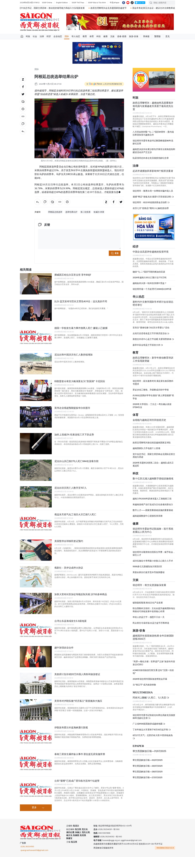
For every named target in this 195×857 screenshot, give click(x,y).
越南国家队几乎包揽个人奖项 (146, 448)
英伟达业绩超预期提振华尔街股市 (72, 408)
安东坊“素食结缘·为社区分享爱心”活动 (151, 327)
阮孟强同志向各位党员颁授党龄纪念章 (151, 158)
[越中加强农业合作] (36, 656)
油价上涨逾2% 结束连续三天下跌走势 (74, 434)
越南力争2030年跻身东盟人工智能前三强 (152, 498)
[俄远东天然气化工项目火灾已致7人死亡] (36, 523)
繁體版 (157, 36)
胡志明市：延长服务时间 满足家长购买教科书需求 (153, 382)
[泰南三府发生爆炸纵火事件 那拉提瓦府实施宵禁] (36, 763)
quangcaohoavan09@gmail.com (34, 850)
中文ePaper (114, 2)
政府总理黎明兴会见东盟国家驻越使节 (70, 8)
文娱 (112, 36)
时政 (28, 36)
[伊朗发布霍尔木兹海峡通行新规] (36, 736)
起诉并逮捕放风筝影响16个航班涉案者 (153, 170)
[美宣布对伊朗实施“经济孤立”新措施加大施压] (36, 710)
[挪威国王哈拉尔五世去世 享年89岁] (36, 283)
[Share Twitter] (23, 94)
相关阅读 (26, 269)
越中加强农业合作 (63, 647)
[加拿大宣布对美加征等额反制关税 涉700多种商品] (36, 603)
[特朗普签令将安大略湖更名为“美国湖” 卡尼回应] (36, 390)
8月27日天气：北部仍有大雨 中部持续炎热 (153, 735)
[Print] (23, 109)
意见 (167, 36)
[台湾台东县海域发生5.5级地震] (36, 630)
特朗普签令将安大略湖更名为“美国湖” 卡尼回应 (79, 381)
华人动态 (76, 36)
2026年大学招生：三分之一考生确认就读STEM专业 (152, 405)
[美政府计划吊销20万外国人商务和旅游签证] (36, 683)
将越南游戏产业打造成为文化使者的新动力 (153, 504)
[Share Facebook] (23, 87)
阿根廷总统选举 (55, 212)
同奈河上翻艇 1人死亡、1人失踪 (150, 697)
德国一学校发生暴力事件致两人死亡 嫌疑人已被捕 (80, 328)
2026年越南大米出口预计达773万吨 (149, 277)
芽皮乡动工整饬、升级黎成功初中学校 (151, 389)
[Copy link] (23, 116)
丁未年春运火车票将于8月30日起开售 (150, 729)
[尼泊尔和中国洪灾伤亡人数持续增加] (36, 363)
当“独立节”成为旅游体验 (144, 684)
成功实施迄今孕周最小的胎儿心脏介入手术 (153, 561)
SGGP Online (47, 2)
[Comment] (23, 124)
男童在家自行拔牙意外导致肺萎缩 (148, 572)
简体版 (146, 36)
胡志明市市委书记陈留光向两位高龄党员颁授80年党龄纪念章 (154, 716)
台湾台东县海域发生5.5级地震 (70, 621)
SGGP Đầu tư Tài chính (97, 2)
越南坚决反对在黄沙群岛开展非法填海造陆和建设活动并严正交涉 (154, 150)
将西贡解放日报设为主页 (165, 848)
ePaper (138, 746)
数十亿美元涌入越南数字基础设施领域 (153, 478)
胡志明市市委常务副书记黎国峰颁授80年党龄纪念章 (153, 142)
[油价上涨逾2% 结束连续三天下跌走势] (36, 443)
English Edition (62, 2)
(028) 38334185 (27, 846)
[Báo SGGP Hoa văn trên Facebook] (123, 2)
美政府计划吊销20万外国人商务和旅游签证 (77, 674)
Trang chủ (22, 36)
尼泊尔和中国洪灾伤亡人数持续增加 (73, 354)
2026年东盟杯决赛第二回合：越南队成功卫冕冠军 (153, 464)
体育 (92, 36)
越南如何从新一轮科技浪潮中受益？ (150, 283)
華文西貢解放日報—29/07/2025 (147, 766)
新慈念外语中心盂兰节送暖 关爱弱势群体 (152, 339)
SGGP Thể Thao (78, 2)
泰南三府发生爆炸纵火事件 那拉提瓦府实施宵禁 (79, 754)
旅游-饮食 (133, 36)
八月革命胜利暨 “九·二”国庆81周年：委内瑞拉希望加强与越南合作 (153, 133)
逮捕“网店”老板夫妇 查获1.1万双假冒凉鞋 (152, 196)
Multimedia (143, 692)
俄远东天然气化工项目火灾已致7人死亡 (75, 514)
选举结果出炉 (71, 212)
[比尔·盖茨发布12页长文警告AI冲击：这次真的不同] (36, 310)
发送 (117, 253)
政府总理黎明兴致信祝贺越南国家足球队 (152, 442)
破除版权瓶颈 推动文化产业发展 (148, 602)
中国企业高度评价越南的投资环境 (150, 251)
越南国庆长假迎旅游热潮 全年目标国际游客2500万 (153, 637)
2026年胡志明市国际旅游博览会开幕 (150, 679)
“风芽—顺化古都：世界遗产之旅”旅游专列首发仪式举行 (154, 663)
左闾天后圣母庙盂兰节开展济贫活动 (150, 333)
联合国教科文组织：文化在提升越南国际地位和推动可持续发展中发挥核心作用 (154, 610)
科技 (98, 36)
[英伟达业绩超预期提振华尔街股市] (36, 417)
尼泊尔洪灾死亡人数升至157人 (70, 487)
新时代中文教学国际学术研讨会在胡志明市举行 (153, 303)
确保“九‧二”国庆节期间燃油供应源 (149, 272)
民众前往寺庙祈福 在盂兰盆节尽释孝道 (151, 623)
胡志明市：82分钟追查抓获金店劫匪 (150, 202)
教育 (85, 36)
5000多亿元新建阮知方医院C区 (147, 566)
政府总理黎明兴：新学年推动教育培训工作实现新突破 (153, 359)
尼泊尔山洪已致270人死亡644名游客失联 (76, 461)
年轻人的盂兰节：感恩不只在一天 (148, 617)
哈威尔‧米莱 (99, 212)
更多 (34, 807)
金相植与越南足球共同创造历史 (149, 420)
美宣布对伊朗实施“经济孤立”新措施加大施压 (78, 700)
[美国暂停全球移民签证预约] (36, 550)
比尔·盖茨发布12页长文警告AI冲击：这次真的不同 (80, 301)
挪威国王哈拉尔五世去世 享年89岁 (72, 274)
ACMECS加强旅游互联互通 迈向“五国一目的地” (153, 671)
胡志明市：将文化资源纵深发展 (149, 585)
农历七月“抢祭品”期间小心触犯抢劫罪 (151, 208)
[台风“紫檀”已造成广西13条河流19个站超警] (36, 789)
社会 (35, 36)
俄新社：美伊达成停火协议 (68, 567)
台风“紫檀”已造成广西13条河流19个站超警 (76, 780)
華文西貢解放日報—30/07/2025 (147, 760)
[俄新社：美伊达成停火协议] (36, 576)
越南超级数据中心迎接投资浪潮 (147, 516)
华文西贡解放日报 (40, 21)
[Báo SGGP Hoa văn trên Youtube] (127, 2)
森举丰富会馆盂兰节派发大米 (147, 345)
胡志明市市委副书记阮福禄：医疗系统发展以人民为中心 (153, 530)
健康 (105, 36)
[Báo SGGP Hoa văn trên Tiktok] (132, 2)
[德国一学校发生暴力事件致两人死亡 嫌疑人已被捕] (36, 337)
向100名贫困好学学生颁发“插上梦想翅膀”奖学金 (153, 397)
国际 (67, 36)
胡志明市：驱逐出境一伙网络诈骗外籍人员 (153, 191)
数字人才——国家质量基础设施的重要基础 (153, 510)
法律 (42, 36)
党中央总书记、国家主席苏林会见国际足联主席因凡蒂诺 (154, 455)
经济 (49, 36)
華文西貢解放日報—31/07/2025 (149, 751)
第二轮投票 (85, 212)
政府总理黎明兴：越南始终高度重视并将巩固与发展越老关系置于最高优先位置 (153, 106)
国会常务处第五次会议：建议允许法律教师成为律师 (118, 8)
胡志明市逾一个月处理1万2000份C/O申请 (152, 289)
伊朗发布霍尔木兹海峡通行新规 (71, 727)
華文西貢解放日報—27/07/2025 (147, 777)
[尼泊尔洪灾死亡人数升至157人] (36, 496)
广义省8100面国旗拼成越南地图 (148, 724)
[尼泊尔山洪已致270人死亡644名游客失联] (36, 470)
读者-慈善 (121, 36)
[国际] (23, 131)
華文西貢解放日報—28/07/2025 (147, 771)
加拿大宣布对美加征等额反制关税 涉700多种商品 (80, 594)
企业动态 (57, 36)
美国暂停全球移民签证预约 (68, 541)
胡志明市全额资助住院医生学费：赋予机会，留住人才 (154, 553)
